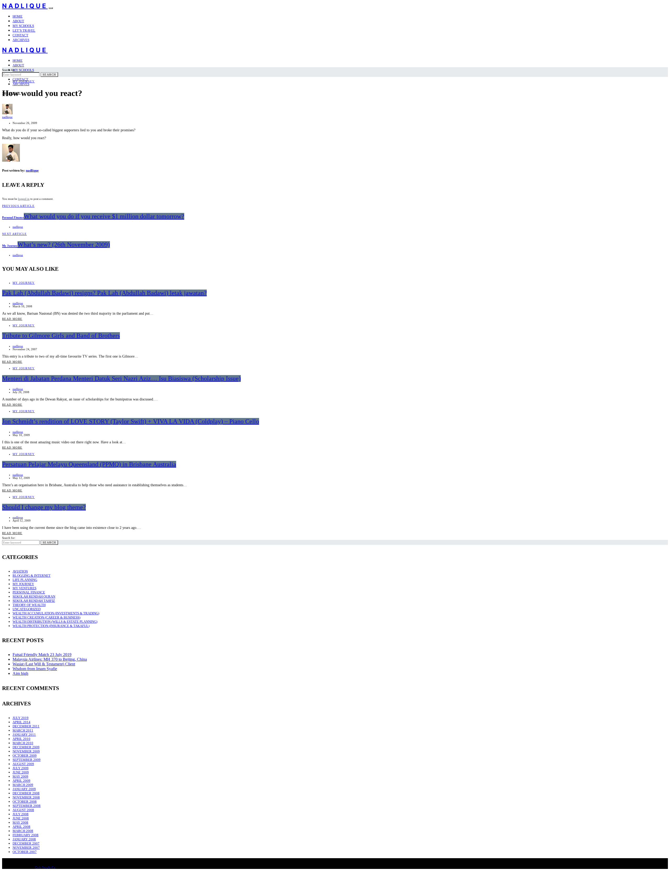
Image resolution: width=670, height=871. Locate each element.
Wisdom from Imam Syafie (35, 668)
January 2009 (24, 789)
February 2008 (25, 835)
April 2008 (21, 827)
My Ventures (24, 588)
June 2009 (21, 772)
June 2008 (21, 818)
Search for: (8, 69)
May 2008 (20, 822)
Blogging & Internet (32, 576)
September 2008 (27, 806)
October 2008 (25, 802)
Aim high (20, 673)
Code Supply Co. (45, 867)
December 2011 (26, 726)
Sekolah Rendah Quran (34, 596)
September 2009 (27, 760)
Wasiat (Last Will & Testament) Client (44, 664)
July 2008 (21, 814)
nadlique (7, 116)
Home (18, 16)
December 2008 (26, 793)
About (18, 21)
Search (49, 74)
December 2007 (26, 843)
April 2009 (21, 781)
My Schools (23, 26)
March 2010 (23, 743)
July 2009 (21, 768)
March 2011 (23, 730)
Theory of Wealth (29, 605)
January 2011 (24, 735)
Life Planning (25, 580)
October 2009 (25, 755)
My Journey (24, 81)
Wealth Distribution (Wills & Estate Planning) (55, 622)
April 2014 (21, 722)
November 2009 (26, 751)
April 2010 (21, 739)
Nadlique (25, 6)
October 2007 (25, 852)
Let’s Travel (24, 30)
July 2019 (21, 718)
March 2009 (23, 785)
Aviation (20, 571)
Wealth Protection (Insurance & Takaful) (51, 626)
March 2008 (23, 831)
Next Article (14, 233)
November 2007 (26, 848)
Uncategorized (27, 609)
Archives (21, 40)
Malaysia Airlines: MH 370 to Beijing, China (50, 659)
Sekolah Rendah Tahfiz (34, 601)
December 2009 (26, 747)
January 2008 (24, 839)
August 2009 (23, 764)
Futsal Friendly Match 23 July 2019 (42, 654)
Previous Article (18, 205)
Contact (20, 35)
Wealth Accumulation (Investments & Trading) (56, 613)
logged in (24, 198)
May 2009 (20, 776)
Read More (12, 318)
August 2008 (23, 810)
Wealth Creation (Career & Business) (46, 617)
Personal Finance (29, 592)
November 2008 (26, 797)
